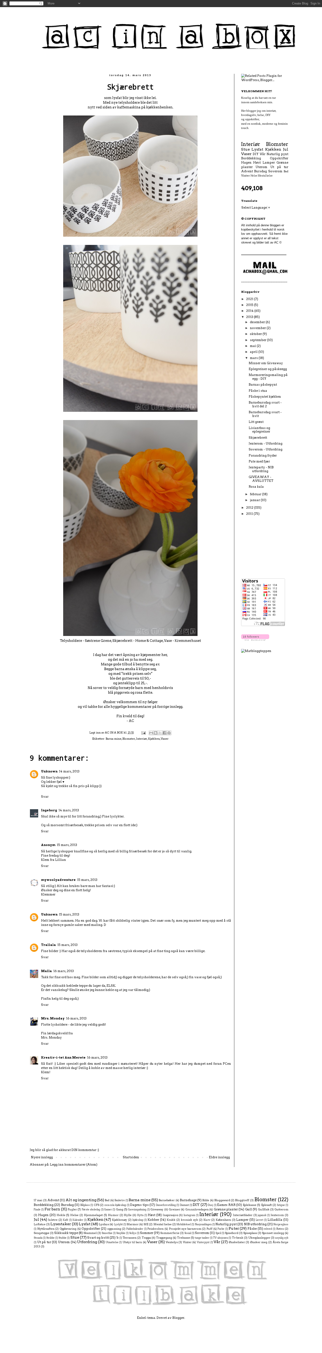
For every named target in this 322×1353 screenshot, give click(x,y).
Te (117, 1237)
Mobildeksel (184, 1224)
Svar (45, 796)
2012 (250, 507)
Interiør (141, 738)
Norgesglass (280, 1224)
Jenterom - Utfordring (265, 443)
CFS (96, 1205)
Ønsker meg (259, 1242)
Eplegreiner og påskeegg (268, 369)
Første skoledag (91, 1209)
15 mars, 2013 (67, 845)
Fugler (72, 1209)
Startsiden (131, 1157)
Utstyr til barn (132, 1242)
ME (146, 1224)
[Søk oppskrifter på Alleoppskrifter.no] (256, 651)
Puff (209, 1228)
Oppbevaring (68, 1228)
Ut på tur (279, 167)
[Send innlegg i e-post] (143, 732)
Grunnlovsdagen (197, 1209)
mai (253, 346)
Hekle (61, 1215)
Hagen (246, 162)
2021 (250, 299)
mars (254, 358)
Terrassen (129, 1237)
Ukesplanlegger (259, 1237)
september (258, 340)
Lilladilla (275, 1219)
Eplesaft (266, 1205)
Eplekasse (249, 1205)
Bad (286, 171)
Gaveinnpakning (137, 1209)
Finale (37, 1209)
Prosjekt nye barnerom (185, 1228)
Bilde (205, 1200)
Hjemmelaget (93, 1215)
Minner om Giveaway (266, 363)
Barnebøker (167, 1200)
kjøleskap (137, 1219)
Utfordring (87, 1242)
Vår (262, 154)
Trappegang (164, 1237)
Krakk (171, 1219)
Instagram (189, 1215)
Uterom (261, 167)
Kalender (78, 1219)
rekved (268, 1228)
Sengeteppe (41, 1233)
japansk (262, 1215)
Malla (46, 971)
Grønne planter (226, 1209)
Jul (285, 149)
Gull (248, 1209)
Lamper (269, 162)
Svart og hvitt (98, 1237)
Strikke (50, 1237)
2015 (250, 305)
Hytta (140, 1215)
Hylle (128, 1215)
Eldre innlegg (219, 1157)
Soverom (275, 171)
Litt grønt (256, 422)
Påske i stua (258, 390)
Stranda (38, 1237)
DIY (256, 154)
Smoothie (107, 1233)
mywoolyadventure (58, 880)
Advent (247, 171)
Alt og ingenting (81, 1200)
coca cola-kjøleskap (115, 1205)
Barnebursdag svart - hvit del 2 (265, 404)
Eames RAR (226, 1205)
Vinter (245, 175)
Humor (113, 1215)
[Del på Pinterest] (169, 732)
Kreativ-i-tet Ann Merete (63, 1057)
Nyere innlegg (42, 1157)
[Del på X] (160, 732)
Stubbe (62, 1237)
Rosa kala (256, 486)
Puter (234, 1228)
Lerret (259, 1219)
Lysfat (257, 149)
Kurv (206, 1219)
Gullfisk (263, 1209)
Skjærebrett (258, 437)
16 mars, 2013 (63, 971)
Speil (218, 1233)
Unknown (49, 771)
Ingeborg (49, 810)
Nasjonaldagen (203, 1224)
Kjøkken (154, 738)
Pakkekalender (134, 1228)
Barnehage (188, 1200)
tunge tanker (202, 1237)
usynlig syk (281, 1237)
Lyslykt (118, 1224)
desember (258, 322)
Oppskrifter (279, 158)
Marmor (133, 1224)
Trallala (48, 945)
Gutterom (281, 1209)
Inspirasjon (170, 1215)
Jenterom (277, 1215)
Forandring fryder (263, 455)
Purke (221, 1228)
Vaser (165, 738)
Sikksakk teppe (66, 1233)
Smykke (120, 1233)
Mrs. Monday (53, 1018)
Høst (257, 162)
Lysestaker (60, 1224)
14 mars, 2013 (69, 771)
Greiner (174, 1209)
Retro (280, 1228)
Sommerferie (169, 1233)
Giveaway (156, 1209)
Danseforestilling (166, 1205)
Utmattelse (112, 1242)
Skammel (90, 1233)
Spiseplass (250, 1233)
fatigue (281, 1205)
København (223, 1219)
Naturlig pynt (277, 154)
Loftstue (39, 1224)
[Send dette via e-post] (151, 732)
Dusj (210, 1205)
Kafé (65, 1219)
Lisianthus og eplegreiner (259, 429)
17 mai (38, 1200)
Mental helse (265, 175)
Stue (245, 149)
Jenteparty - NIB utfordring (261, 469)
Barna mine (113, 738)
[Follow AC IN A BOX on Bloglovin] (255, 639)
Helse (254, 175)
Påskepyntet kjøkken (265, 396)
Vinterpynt (203, 1242)
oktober (256, 334)
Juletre (53, 1219)
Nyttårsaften (45, 1228)
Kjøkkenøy (119, 1219)
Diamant (184, 1205)
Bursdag (260, 171)
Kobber (153, 1219)
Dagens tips (139, 1205)
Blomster (128, 738)
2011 (250, 514)
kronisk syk (189, 1219)
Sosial (187, 1233)
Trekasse (183, 1237)
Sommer (146, 1233)
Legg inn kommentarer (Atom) (73, 1164)
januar (255, 500)
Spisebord (231, 1233)
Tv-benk (237, 1237)
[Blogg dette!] (155, 732)
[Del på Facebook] (164, 732)
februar (256, 494)
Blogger (178, 1318)
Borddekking (251, 158)
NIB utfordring (255, 1224)
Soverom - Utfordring (265, 449)
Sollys (132, 1233)
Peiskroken (155, 1228)
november (258, 328)
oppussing (114, 1228)
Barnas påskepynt (263, 384)
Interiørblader (242, 1215)
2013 (250, 317)
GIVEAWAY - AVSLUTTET (261, 479)
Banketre (120, 1200)
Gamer (108, 1209)
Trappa (146, 1237)
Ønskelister (237, 1242)
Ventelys (172, 1242)
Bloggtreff (242, 1200)
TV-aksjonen (220, 1237)
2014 (250, 311)
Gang (119, 1209)
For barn (52, 1209)
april (254, 352)
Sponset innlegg (273, 1233)
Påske (252, 1228)
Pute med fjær (259, 461)
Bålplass (85, 1205)
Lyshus (104, 1224)
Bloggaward (222, 1200)
